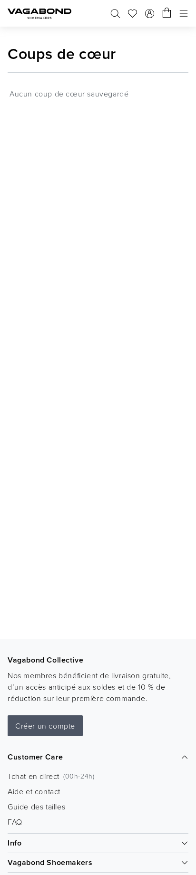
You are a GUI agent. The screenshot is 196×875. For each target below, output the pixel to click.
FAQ (15, 822)
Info (14, 842)
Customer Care (35, 756)
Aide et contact (34, 791)
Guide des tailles (36, 806)
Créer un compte (45, 726)
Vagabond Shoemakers (50, 862)
